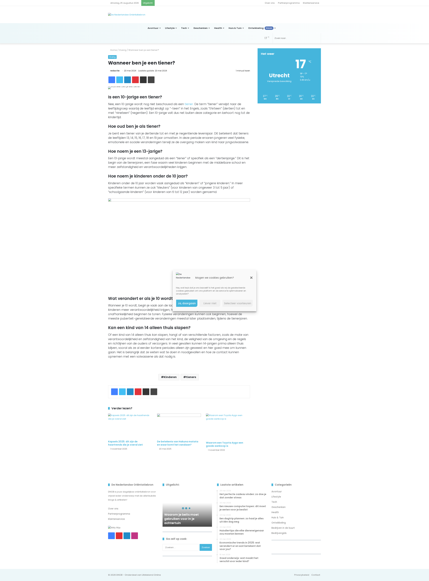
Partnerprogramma (289, 3)
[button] (251, 277)
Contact (315, 574)
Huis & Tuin (235, 28)
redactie (114, 70)
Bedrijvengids (279, 533)
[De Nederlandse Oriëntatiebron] (126, 14)
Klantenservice (311, 3)
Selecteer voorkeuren (237, 303)
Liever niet (210, 303)
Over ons (270, 3)
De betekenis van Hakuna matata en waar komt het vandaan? (177, 443)
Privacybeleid (301, 574)
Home (113, 50)
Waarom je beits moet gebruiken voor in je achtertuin (181, 518)
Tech (184, 28)
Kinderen (170, 377)
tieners (191, 377)
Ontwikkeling (260, 28)
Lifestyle (170, 28)
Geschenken (200, 28)
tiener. (189, 104)
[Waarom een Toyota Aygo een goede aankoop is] (228, 427)
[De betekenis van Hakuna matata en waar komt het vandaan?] (179, 426)
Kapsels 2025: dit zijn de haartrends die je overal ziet (125, 443)
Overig (122, 50)
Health (218, 28)
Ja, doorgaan (187, 303)
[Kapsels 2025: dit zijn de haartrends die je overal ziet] (130, 426)
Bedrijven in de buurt (283, 528)
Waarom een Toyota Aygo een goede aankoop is (224, 444)
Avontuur (153, 28)
